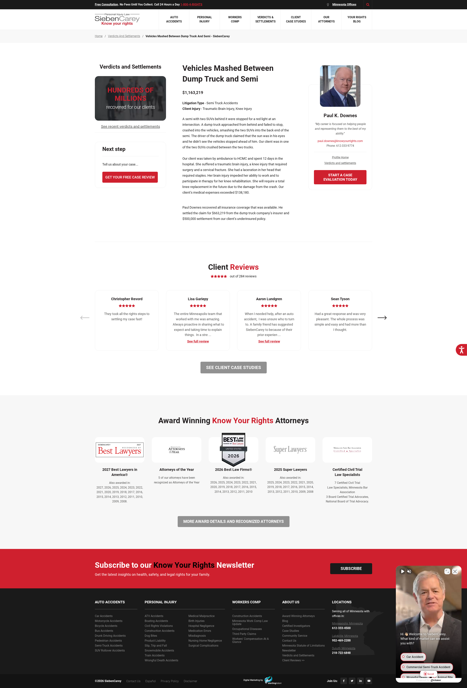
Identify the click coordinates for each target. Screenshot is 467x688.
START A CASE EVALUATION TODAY (340, 177)
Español (150, 681)
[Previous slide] (84, 318)
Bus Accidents (104, 630)
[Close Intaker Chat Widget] (455, 571)
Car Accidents (104, 616)
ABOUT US (290, 602)
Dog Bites (151, 635)
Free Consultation (106, 4)
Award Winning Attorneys (298, 616)
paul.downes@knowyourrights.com (340, 141)
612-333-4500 (341, 628)
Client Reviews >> (293, 660)
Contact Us (289, 640)
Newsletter (289, 650)
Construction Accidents (159, 630)
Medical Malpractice (201, 616)
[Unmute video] (402, 571)
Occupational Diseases (247, 629)
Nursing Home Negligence (205, 640)
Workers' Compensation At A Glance (250, 640)
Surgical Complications (203, 645)
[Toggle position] (447, 571)
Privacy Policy (170, 681)
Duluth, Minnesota (343, 648)
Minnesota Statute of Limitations (303, 645)
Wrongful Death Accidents (161, 660)
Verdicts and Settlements (298, 655)
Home (99, 36)
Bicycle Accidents (106, 625)
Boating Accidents (156, 620)
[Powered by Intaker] (436, 680)
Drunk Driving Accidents (110, 635)
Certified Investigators (296, 625)
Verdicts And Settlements (124, 36)
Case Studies (290, 630)
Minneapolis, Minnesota (347, 623)
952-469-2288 (341, 640)
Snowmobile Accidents (159, 650)
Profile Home (340, 157)
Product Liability (155, 640)
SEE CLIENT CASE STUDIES (233, 367)
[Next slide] (382, 318)
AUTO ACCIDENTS (110, 602)
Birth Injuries (196, 620)
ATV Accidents (154, 616)
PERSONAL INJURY (161, 602)
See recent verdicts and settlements (130, 126)
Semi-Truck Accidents (109, 645)
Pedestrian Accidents (108, 640)
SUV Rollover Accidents (110, 650)
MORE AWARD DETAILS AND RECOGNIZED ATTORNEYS (233, 521)
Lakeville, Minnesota (345, 636)
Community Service (294, 635)
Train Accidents (155, 655)
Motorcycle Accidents (108, 620)
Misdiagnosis (197, 635)
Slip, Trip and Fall (156, 645)
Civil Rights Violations (159, 625)
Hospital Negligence (201, 625)
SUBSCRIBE (351, 568)
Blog (285, 620)
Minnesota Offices (344, 4)
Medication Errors (199, 630)
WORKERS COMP (246, 602)
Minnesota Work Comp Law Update (250, 622)
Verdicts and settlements (340, 163)
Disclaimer (190, 681)
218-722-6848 (341, 653)
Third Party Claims (244, 633)
